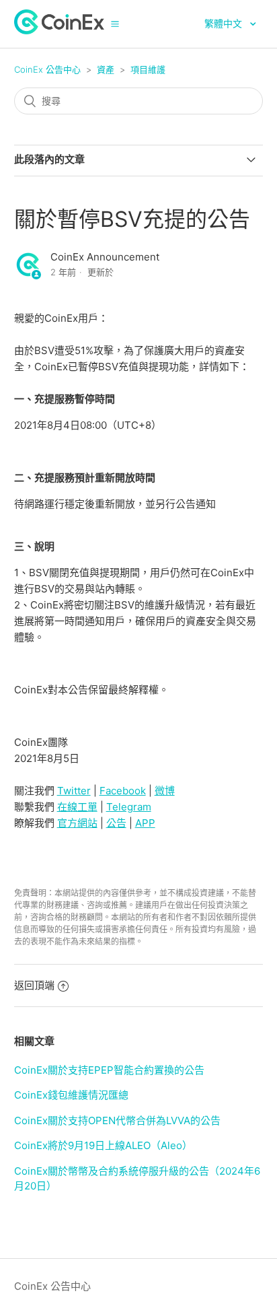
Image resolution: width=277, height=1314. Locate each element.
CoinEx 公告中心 (47, 69)
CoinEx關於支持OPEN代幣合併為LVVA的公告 (117, 1120)
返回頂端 (34, 985)
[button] (115, 23)
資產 (105, 69)
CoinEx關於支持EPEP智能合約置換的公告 (109, 1070)
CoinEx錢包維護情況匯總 (71, 1094)
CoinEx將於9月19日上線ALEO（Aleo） (103, 1145)
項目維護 (147, 69)
